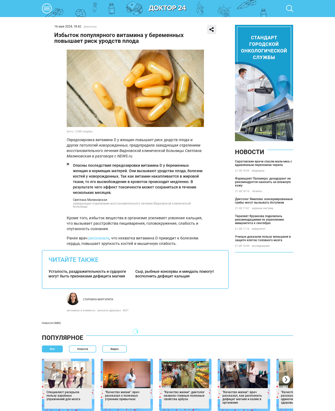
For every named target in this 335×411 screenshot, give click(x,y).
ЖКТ (126, 310)
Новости (249, 152)
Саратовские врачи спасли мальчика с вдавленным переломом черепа (263, 163)
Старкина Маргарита (98, 299)
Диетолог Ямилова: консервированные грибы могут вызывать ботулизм (264, 200)
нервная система (262, 208)
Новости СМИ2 (51, 323)
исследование (261, 245)
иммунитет (259, 228)
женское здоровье (109, 310)
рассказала (98, 238)
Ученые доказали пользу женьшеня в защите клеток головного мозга (263, 238)
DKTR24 (167, 8)
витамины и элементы (81, 310)
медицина (258, 170)
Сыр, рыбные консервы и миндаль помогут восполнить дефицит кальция (174, 273)
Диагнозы (90, 26)
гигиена (257, 191)
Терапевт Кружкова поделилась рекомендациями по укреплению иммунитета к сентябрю (259, 219)
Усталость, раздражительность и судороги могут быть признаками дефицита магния (87, 273)
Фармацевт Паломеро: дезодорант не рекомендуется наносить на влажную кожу (263, 182)
